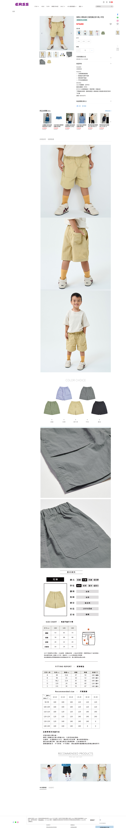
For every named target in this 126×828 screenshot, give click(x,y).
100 (79, 41)
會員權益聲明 (74, 827)
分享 (79, 106)
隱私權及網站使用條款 (51, 827)
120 (84, 41)
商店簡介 (48, 825)
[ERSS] (21, 4)
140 (89, 41)
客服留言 (73, 825)
